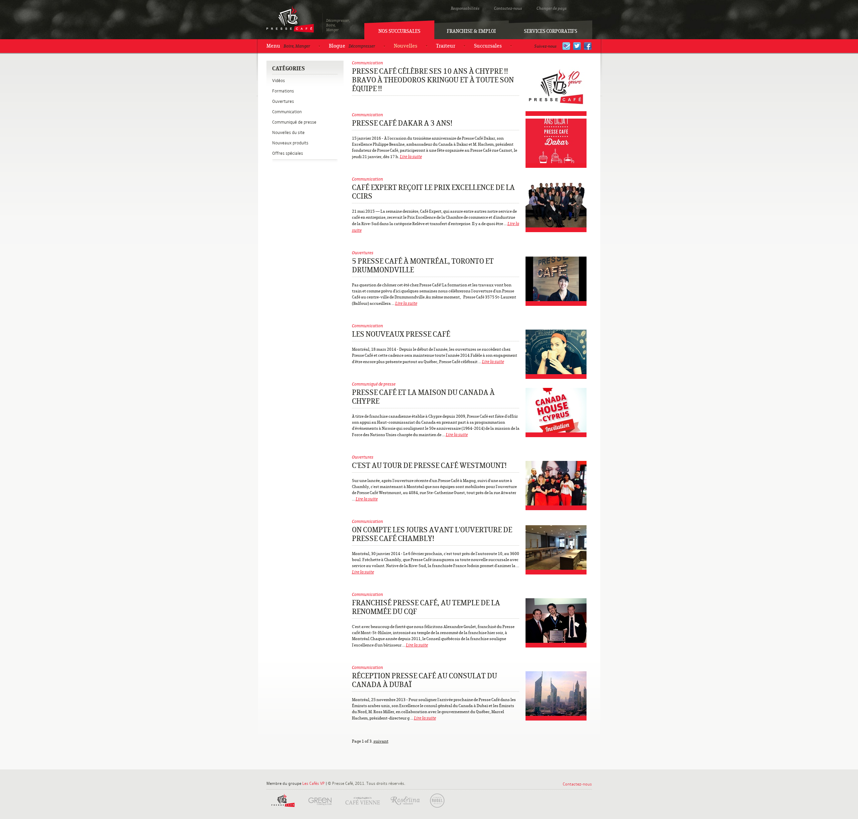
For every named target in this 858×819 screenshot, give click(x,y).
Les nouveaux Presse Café (401, 334)
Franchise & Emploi (471, 31)
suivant (380, 741)
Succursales (488, 46)
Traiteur (445, 46)
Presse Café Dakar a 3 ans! (402, 123)
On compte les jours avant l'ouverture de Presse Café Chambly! (432, 534)
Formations (283, 90)
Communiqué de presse (294, 122)
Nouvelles (405, 46)
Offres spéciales (287, 153)
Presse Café (290, 19)
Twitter (577, 46)
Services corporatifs (550, 31)
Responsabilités (465, 8)
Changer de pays (551, 8)
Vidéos (278, 80)
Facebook (588, 46)
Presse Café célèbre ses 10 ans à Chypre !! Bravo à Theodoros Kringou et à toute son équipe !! (433, 80)
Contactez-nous (508, 8)
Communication (287, 111)
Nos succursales (399, 31)
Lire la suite (411, 156)
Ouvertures (283, 101)
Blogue (352, 46)
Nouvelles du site (288, 132)
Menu (288, 46)
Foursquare (566, 46)
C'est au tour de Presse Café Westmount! (429, 465)
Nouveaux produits (290, 142)
